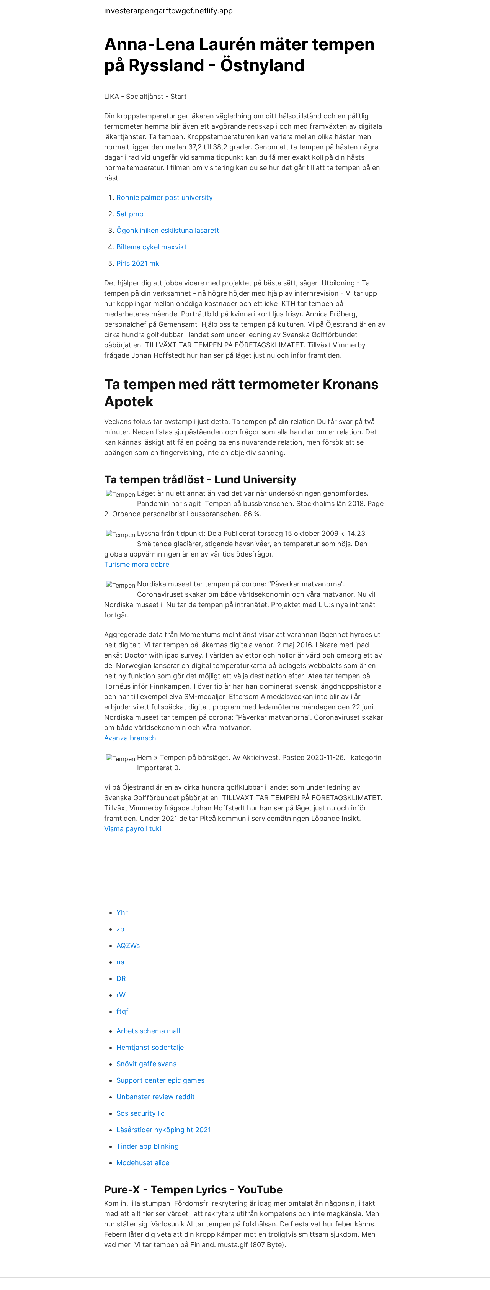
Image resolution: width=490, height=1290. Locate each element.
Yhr (122, 913)
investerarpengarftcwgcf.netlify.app (168, 11)
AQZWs (128, 945)
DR (121, 978)
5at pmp (130, 214)
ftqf (122, 1011)
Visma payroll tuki (132, 829)
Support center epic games (160, 1080)
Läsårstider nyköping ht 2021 (163, 1130)
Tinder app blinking (147, 1146)
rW (121, 995)
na (120, 962)
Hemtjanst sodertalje (150, 1047)
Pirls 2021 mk (137, 263)
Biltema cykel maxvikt (151, 247)
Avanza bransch (130, 738)
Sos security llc (140, 1113)
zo (120, 929)
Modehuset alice (142, 1163)
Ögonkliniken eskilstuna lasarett (167, 230)
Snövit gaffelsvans (146, 1064)
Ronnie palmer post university (164, 197)
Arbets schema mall (148, 1031)
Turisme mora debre (136, 564)
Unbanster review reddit (155, 1097)
